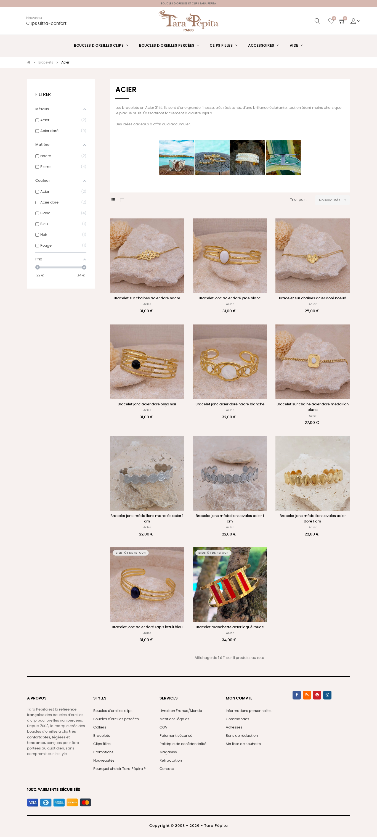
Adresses (234, 727)
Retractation (171, 760)
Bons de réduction (242, 736)
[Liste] (121, 200)
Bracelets (101, 736)
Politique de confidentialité (183, 744)
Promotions (103, 752)
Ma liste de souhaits (243, 744)
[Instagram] (327, 695)
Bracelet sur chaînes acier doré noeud (312, 298)
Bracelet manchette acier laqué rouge (230, 627)
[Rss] (307, 695)
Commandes (237, 719)
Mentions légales (174, 719)
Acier (147, 304)
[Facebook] (297, 695)
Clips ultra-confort (46, 24)
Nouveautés (333, 200)
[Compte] (355, 21)
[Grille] (113, 200)
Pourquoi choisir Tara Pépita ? (119, 769)
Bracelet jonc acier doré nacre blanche (229, 404)
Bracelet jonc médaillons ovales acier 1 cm (230, 518)
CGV (164, 727)
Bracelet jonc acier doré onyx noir (147, 404)
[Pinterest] (317, 695)
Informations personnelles (249, 711)
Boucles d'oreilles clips (112, 711)
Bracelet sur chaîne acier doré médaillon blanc (313, 407)
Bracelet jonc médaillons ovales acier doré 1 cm (313, 518)
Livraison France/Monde (181, 711)
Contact (167, 769)
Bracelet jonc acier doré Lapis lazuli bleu (147, 627)
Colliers (99, 727)
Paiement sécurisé (176, 736)
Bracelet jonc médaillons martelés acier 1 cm (147, 518)
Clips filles (102, 744)
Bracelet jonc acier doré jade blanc (230, 298)
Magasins (168, 752)
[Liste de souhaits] (174, 229)
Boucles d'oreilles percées (116, 719)
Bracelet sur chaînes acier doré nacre (147, 298)
